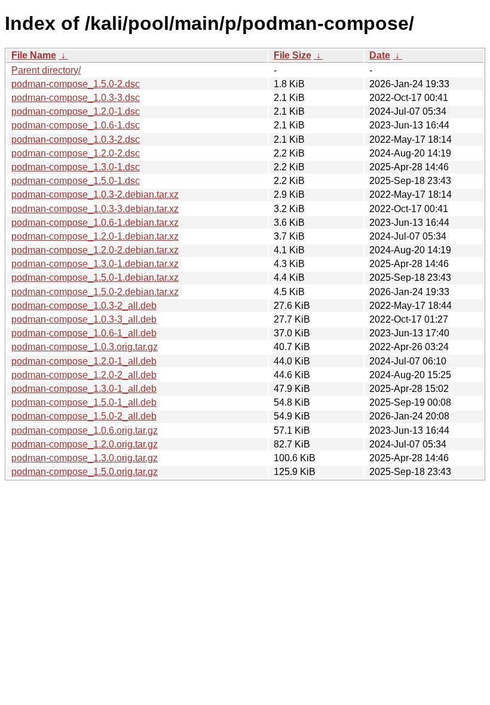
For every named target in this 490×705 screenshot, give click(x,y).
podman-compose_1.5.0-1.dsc (75, 181)
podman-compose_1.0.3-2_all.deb (84, 306)
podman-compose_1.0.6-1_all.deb (84, 333)
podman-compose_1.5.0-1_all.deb (84, 402)
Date (379, 55)
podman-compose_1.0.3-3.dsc (75, 98)
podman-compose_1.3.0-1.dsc (75, 167)
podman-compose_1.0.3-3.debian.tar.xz (95, 209)
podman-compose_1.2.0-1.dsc (75, 111)
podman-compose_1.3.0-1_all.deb (84, 389)
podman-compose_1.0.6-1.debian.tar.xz (95, 222)
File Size (292, 55)
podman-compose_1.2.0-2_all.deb (84, 375)
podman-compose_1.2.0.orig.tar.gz (84, 444)
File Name (33, 55)
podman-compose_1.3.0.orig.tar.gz (84, 458)
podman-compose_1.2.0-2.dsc (75, 153)
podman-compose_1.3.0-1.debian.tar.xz (95, 264)
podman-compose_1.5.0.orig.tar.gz (84, 472)
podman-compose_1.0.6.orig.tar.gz (84, 430)
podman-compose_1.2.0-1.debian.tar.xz (95, 236)
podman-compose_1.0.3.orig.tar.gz (84, 347)
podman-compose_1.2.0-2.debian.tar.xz (95, 250)
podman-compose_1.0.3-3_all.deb (84, 319)
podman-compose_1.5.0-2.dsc (75, 84)
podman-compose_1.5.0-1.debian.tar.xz (95, 277)
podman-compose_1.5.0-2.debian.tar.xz (95, 292)
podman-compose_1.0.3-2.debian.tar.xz (95, 194)
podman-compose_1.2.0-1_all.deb (84, 361)
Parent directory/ (46, 70)
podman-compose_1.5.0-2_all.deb (84, 416)
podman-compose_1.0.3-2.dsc (75, 139)
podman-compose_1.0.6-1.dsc (75, 125)
